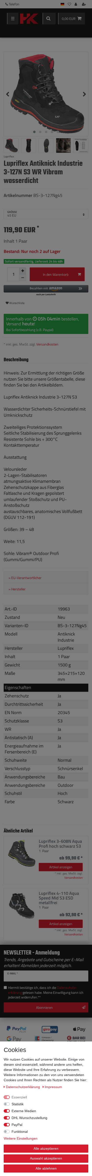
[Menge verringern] (22, 277)
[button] (46, 290)
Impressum (53, 1087)
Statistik (18, 1104)
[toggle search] (49, 18)
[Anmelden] (76, 4)
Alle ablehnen (46, 1168)
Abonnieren (44, 1007)
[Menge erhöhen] (22, 270)
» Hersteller (17, 589)
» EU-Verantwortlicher (25, 577)
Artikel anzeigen (60, 867)
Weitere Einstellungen (21, 1138)
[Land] (62, 4)
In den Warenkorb (55, 274)
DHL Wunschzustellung (29, 1118)
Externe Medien (24, 1111)
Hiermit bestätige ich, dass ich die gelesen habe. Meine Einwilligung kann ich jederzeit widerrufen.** (45, 992)
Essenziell (19, 1097)
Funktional (20, 1132)
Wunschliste (17, 303)
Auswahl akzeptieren (46, 1158)
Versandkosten (47, 344)
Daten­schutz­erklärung (23, 1087)
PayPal (17, 1125)
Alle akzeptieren (46, 1148)
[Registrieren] (84, 4)
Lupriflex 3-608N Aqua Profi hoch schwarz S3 (60, 843)
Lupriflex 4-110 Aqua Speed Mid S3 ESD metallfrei (59, 898)
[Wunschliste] (69, 4)
